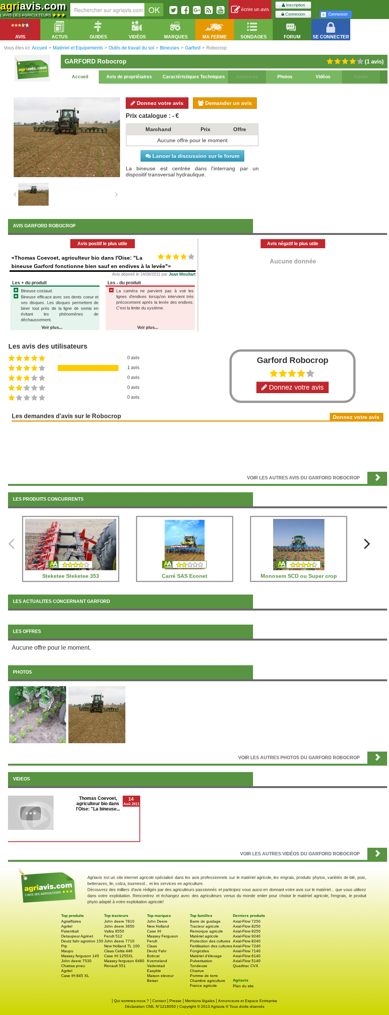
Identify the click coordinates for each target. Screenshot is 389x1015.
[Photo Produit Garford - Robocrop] (97, 714)
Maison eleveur (160, 976)
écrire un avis (254, 9)
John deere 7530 (76, 961)
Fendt (152, 941)
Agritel (66, 926)
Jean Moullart (182, 274)
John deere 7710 (119, 941)
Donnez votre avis (159, 103)
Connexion (294, 14)
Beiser (152, 981)
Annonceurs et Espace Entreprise (247, 1001)
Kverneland (157, 961)
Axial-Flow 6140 (247, 956)
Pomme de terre (204, 976)
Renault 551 (115, 966)
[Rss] (209, 9)
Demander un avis (228, 103)
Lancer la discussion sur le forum (195, 156)
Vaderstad (156, 966)
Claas (152, 946)
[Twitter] (173, 9)
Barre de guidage (205, 921)
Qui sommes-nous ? (131, 1001)
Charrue (197, 971)
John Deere (157, 921)
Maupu (67, 951)
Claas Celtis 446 (118, 951)
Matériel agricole (204, 936)
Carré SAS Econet (184, 576)
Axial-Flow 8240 (247, 941)
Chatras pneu (73, 966)
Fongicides (199, 951)
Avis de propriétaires (129, 76)
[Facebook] (185, 9)
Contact (159, 1001)
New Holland (158, 926)
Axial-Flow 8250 (247, 926)
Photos (285, 76)
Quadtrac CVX (245, 966)
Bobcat (153, 956)
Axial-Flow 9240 (247, 936)
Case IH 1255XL (118, 956)
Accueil (80, 76)
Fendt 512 (113, 936)
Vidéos (323, 76)
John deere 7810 (119, 921)
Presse (175, 1001)
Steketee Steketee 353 (70, 576)
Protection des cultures (210, 941)
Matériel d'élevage (206, 956)
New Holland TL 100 (122, 946)
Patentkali (70, 931)
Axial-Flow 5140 (247, 961)
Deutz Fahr (156, 951)
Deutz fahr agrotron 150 (82, 941)
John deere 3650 (119, 926)
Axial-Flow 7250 (247, 921)
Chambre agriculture (207, 981)
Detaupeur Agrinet (77, 936)
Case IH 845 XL (75, 976)
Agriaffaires (71, 921)
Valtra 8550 (114, 931)
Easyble (154, 971)
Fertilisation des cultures (211, 946)
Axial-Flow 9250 (247, 931)
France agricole (203, 985)
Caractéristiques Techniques (194, 76)
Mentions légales (200, 1001)
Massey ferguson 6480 (124, 961)
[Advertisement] (197, 446)
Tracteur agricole (204, 926)
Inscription (295, 5)
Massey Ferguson (162, 936)
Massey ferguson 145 (80, 956)
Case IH (154, 931)
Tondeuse (198, 966)
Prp (64, 946)
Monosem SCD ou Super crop (299, 576)
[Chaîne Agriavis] (221, 9)
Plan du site (243, 986)
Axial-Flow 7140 (247, 951)
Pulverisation (201, 961)
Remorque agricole (206, 931)
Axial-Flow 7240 (247, 946)
